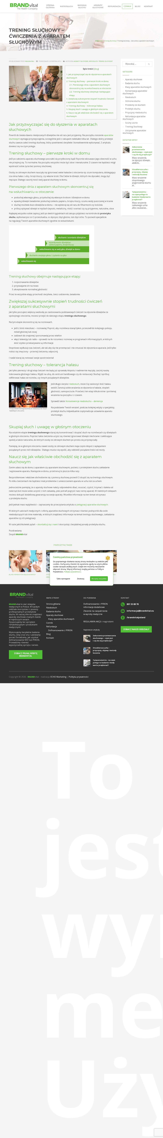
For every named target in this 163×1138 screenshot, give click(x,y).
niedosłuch (74, 384)
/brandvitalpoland (136, 617)
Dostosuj (80, 578)
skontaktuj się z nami (47, 524)
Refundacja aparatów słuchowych (134, 117)
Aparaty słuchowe (81, 61)
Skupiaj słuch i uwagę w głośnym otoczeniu (87, 109)
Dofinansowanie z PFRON (60, 630)
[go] (149, 64)
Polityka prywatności (78, 676)
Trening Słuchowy (110, 41)
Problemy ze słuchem (135, 105)
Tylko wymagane (63, 578)
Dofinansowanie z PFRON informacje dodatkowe (95, 606)
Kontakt (50, 637)
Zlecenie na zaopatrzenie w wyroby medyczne (95, 613)
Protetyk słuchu (132, 108)
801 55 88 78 (133, 604)
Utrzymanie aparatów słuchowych (134, 131)
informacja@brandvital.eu (140, 610)
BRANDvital (99, 41)
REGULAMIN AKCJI (92, 621)
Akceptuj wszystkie (98, 578)
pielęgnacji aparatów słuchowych (92, 504)
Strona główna (53, 604)
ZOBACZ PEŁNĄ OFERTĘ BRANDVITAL (25, 654)
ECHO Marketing (58, 676)
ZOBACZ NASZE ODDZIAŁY (136, 629)
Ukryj (96, 69)
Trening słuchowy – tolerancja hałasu (84, 105)
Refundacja (51, 626)
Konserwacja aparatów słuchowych (135, 92)
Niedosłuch (93, 61)
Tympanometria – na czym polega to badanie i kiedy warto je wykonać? (104, 662)
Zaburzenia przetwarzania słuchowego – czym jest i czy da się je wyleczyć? (104, 638)
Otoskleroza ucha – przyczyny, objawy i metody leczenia (140, 172)
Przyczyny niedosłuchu (136, 112)
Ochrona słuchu (132, 101)
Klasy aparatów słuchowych (22, 574)
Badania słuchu (132, 83)
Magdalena (29, 61)
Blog (48, 634)
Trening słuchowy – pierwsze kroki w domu (87, 81)
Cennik (49, 622)
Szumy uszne (131, 122)
